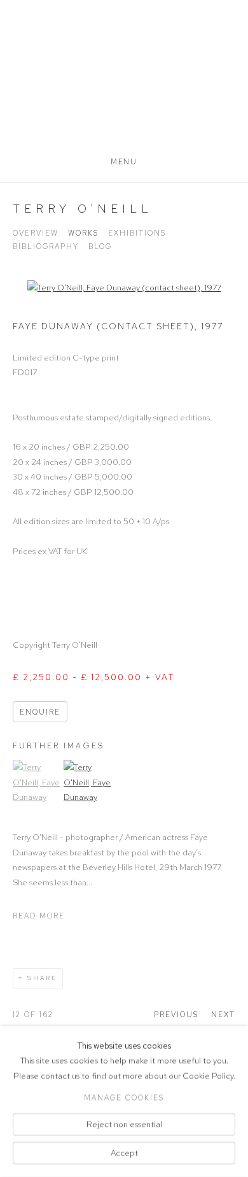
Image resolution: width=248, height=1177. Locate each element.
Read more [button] (39, 916)
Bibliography (46, 246)
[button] (36, 827)
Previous (176, 1014)
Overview (36, 233)
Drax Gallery (124, 83)
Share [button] (42, 978)
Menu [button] (124, 162)
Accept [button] (124, 1153)
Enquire (40, 712)
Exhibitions (137, 233)
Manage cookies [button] (124, 1097)
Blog (100, 246)
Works (83, 233)
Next (223, 1014)
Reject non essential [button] (124, 1123)
